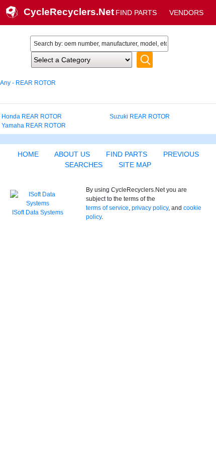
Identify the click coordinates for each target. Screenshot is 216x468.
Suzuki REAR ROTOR (140, 116)
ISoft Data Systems (37, 212)
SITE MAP (135, 165)
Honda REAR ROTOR (32, 116)
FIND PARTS (136, 13)
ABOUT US (72, 154)
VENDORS (186, 13)
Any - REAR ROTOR (28, 82)
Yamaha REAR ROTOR (34, 125)
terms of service (107, 207)
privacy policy (150, 207)
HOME (28, 154)
